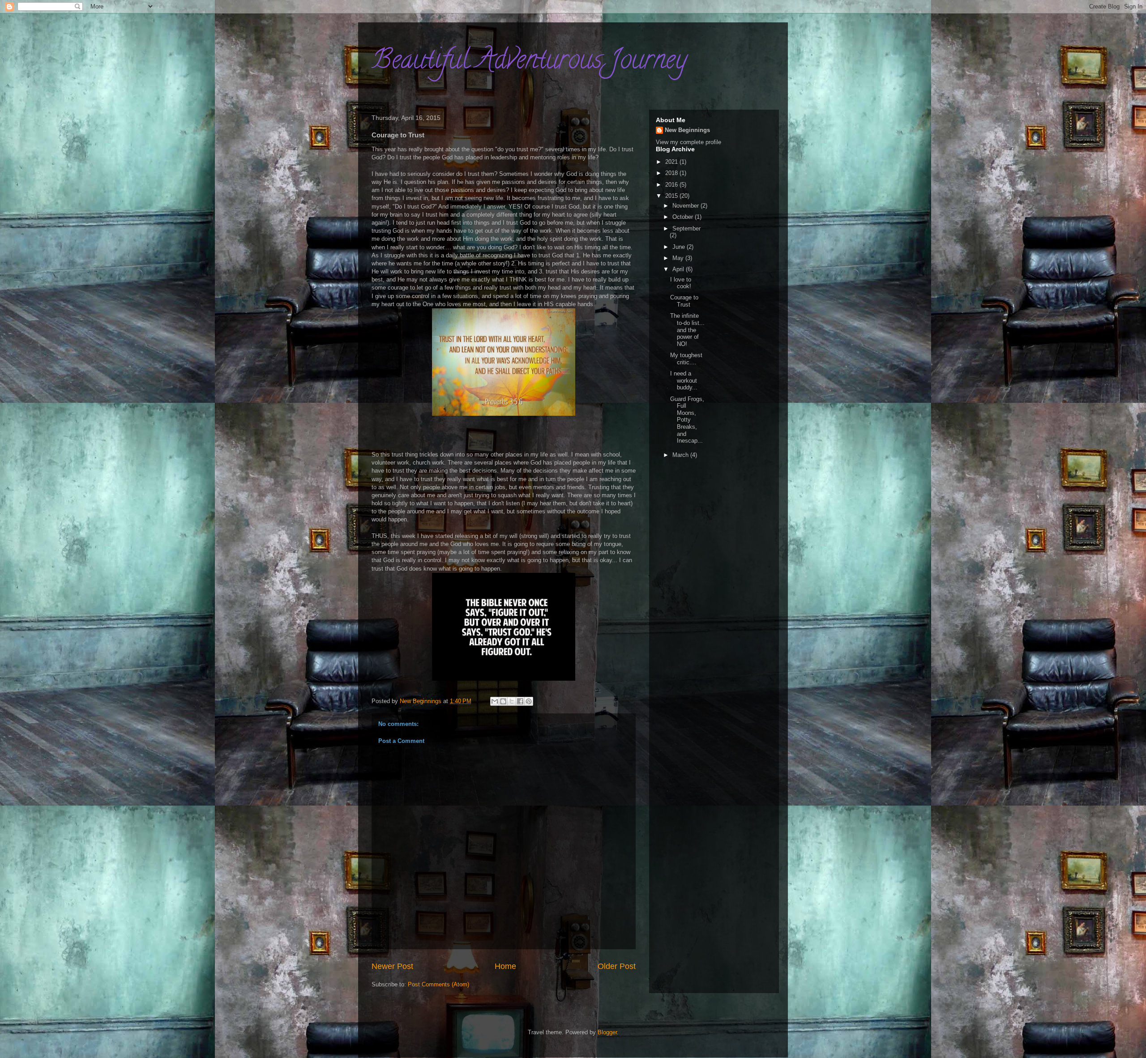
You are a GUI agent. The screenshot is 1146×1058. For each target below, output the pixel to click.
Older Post (617, 966)
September (686, 228)
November (686, 205)
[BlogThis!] (503, 701)
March (681, 455)
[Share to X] (511, 701)
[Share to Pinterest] (528, 701)
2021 (672, 161)
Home (505, 966)
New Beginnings (687, 130)
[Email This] (494, 701)
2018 (672, 173)
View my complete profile (688, 142)
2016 (672, 184)
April (679, 269)
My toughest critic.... (686, 359)
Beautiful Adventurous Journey (529, 62)
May (678, 258)
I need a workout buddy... (683, 380)
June (679, 246)
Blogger (607, 1032)
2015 (672, 195)
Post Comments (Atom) (438, 984)
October (683, 216)
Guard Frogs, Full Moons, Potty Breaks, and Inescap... (687, 420)
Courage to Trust (684, 301)
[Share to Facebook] (520, 701)
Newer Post (392, 966)
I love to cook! (680, 283)
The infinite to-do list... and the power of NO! (687, 329)
